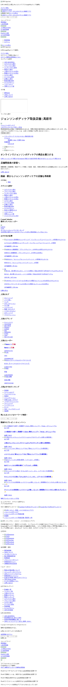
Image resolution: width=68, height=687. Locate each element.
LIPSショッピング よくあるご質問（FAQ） (18, 621)
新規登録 (7, 40)
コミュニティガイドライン (12, 572)
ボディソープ (8, 313)
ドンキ (6, 302)
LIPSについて (8, 95)
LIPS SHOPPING (9, 62)
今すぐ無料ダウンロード (8, 667)
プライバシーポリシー (11, 560)
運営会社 (7, 93)
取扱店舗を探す (9, 80)
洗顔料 (6, 411)
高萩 (9, 182)
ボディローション (10, 303)
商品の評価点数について (12, 570)
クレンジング (8, 403)
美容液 (6, 390)
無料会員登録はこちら (13, 57)
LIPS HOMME (8, 610)
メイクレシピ (8, 307)
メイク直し (7, 300)
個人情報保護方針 (10, 556)
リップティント (9, 405)
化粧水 (6, 396)
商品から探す (8, 69)
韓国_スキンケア (9, 309)
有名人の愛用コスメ (10, 210)
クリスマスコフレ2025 (11, 216)
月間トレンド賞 (9, 86)
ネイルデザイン (9, 82)
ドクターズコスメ (10, 311)
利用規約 (7, 558)
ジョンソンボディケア (11, 512)
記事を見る (4, 290)
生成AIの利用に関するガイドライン (15, 577)
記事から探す (8, 79)
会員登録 (3, 634)
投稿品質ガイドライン (11, 575)
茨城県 (6, 516)
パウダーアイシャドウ (11, 401)
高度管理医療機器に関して (12, 619)
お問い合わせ (8, 96)
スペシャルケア (9, 392)
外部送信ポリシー (10, 561)
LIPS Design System (10, 579)
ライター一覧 (8, 591)
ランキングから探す (10, 67)
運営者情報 (7, 550)
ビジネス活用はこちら (11, 581)
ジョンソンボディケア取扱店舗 (14, 514)
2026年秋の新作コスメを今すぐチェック (13, 232)
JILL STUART (8, 337)
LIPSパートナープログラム (12, 574)
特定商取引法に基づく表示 (12, 617)
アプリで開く (5, 8)
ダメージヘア (8, 298)
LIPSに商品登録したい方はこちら (37, 232)
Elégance (6, 327)
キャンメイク (8, 322)
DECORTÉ (7, 326)
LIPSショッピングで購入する (10, 158)
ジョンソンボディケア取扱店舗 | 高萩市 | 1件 (18, 517)
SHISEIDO (7, 332)
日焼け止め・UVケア (11, 399)
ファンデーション (10, 398)
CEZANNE (7, 324)
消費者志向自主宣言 (10, 563)
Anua (5, 335)
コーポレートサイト (10, 554)
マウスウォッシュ (10, 315)
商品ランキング (9, 597)
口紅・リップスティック (12, 409)
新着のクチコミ (9, 595)
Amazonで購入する (25, 158)
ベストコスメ (8, 84)
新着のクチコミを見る (11, 73)
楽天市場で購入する (37, 158)
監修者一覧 (7, 589)
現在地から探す (5, 133)
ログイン (7, 42)
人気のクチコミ (9, 593)
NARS (6, 334)
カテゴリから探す (10, 64)
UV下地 (6, 305)
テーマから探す (9, 77)
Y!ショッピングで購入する (52, 158)
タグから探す (8, 75)
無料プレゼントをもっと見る (10, 498)
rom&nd (6, 329)
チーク (6, 407)
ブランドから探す (10, 66)
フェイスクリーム (10, 394)
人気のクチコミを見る (11, 71)
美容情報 (7, 606)
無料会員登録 (20, 667)
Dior (5, 330)
